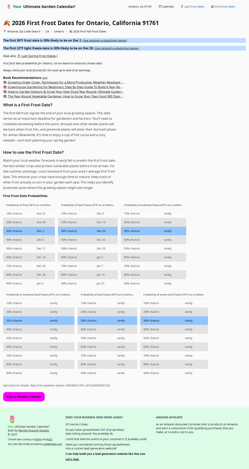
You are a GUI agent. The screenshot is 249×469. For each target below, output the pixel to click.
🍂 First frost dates (223, 6)
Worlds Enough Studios (33, 430)
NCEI (49, 439)
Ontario (59, 31)
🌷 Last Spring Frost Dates (36, 56)
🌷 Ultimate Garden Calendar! (40, 6)
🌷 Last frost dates (192, 6)
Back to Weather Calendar (23, 396)
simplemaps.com (52, 444)
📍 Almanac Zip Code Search (21, 31)
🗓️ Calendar (166, 6)
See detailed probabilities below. (105, 40)
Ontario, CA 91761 (140, 6)
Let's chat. (72, 459)
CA (47, 31)
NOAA (38, 439)
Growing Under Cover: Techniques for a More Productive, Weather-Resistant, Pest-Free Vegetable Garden (85, 82)
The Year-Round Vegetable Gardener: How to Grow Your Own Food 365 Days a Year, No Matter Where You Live (88, 96)
